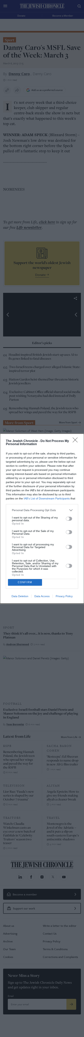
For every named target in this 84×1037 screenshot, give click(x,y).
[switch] (69, 519)
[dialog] (42, 519)
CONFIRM (25, 582)
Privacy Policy (64, 596)
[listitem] (42, 510)
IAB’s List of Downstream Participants (47, 498)
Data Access (42, 596)
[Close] (76, 441)
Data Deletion (20, 596)
